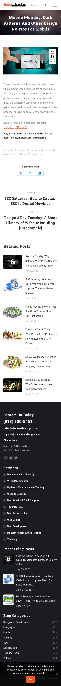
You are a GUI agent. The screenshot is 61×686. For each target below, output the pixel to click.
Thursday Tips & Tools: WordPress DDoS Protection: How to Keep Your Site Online (41, 336)
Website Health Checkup (20, 474)
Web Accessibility (17, 513)
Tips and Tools (19, 154)
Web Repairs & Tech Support (23, 500)
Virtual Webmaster (17, 481)
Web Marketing (35, 154)
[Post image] (12, 262)
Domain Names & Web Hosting (24, 532)
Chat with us (10, 440)
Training (12, 539)
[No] (56, 674)
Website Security (16, 494)
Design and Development (27, 150)
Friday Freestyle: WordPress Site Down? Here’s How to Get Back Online (40, 311)
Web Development (17, 526)
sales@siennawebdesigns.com (20, 428)
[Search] (46, 5)
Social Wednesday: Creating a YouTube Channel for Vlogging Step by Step (40, 361)
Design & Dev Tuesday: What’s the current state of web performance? (40, 384)
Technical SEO (15, 507)
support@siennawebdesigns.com (22, 434)
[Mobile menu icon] (55, 5)
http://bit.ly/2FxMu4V (15, 127)
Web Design (14, 520)
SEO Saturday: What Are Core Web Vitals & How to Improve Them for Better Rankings (40, 286)
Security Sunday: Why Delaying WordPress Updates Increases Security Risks (41, 261)
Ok (30, 679)
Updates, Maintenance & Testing (25, 487)
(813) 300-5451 (18, 421)
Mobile (44, 150)
